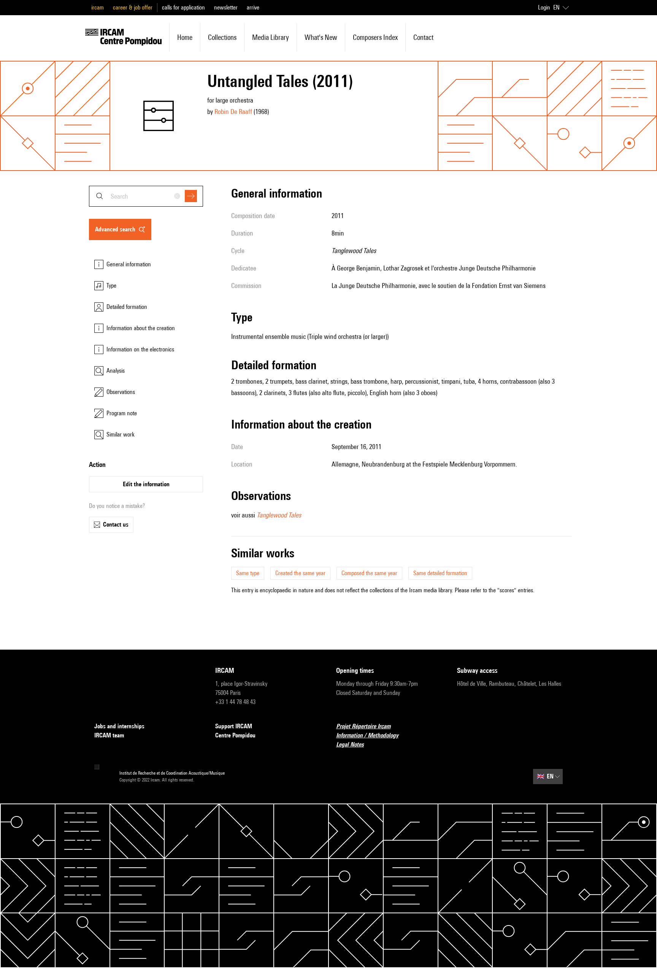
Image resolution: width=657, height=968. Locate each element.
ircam (97, 7)
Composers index (375, 37)
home (184, 37)
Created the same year (300, 573)
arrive (253, 7)
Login (544, 7)
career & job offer (132, 7)
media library (270, 37)
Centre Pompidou (235, 735)
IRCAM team (109, 735)
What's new (321, 37)
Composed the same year (369, 573)
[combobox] (146, 196)
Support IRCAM (233, 726)
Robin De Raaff (233, 111)
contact (423, 37)
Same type (247, 573)
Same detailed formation (440, 573)
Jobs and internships (119, 726)
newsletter (226, 7)
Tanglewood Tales (279, 515)
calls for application (183, 7)
